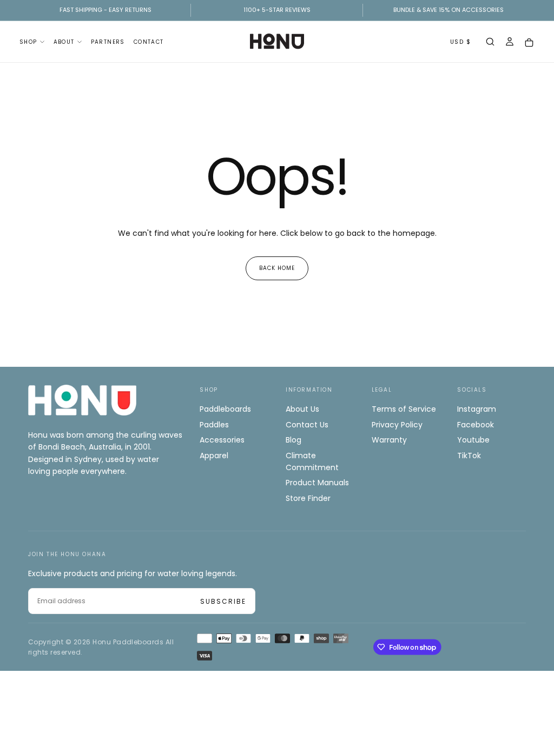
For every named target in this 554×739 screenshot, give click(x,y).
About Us (302, 409)
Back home (277, 268)
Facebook (475, 424)
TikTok (469, 455)
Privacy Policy (397, 424)
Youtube (473, 439)
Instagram (476, 409)
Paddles (214, 424)
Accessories (222, 439)
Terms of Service (404, 409)
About (64, 42)
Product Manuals (317, 482)
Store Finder (308, 498)
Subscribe (223, 601)
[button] (490, 42)
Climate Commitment (312, 461)
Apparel (214, 455)
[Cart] (529, 42)
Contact (149, 42)
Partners (108, 42)
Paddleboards (225, 409)
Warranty (389, 439)
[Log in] (509, 42)
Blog (293, 439)
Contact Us (307, 424)
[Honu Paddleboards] (82, 400)
